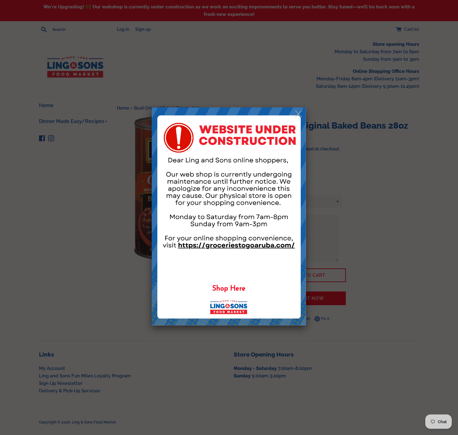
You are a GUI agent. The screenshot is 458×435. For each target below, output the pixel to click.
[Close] (299, 114)
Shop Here (229, 288)
